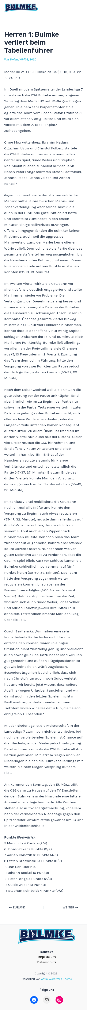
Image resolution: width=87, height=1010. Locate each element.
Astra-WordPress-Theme (56, 979)
